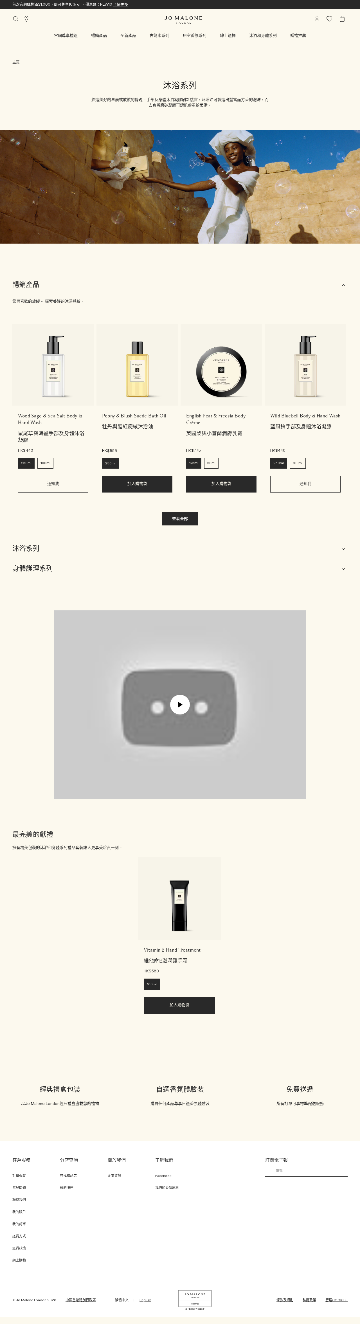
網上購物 (19, 1260)
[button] (66, 35)
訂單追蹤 (19, 1176)
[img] (342, 19)
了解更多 (120, 4)
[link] (53, 365)
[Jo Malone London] (183, 20)
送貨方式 (19, 1236)
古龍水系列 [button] (159, 36)
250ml (26, 463)
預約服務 (66, 1188)
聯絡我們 (19, 1200)
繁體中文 (122, 1300)
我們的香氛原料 (167, 1188)
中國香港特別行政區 (81, 1300)
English (145, 1300)
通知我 (53, 483)
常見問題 (19, 1188)
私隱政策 (309, 1300)
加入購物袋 (137, 483)
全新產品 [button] (128, 36)
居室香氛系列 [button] (194, 36)
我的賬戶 (19, 1212)
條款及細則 (284, 1300)
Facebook (163, 1176)
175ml (193, 463)
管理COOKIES (336, 1300)
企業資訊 (114, 1176)
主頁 (16, 62)
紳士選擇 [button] (228, 36)
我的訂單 (19, 1224)
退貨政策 (19, 1248)
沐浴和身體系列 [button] (263, 36)
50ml (211, 463)
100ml (45, 463)
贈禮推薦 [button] (298, 36)
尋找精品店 (68, 1176)
